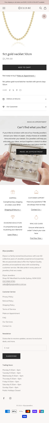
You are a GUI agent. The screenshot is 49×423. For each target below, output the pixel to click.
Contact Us (7, 326)
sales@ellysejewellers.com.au (14, 284)
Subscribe (11, 356)
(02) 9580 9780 (9, 281)
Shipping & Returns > (13, 210)
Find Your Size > (36, 238)
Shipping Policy (8, 305)
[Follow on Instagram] (10, 398)
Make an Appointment (31, 152)
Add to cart (24, 67)
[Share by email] (20, 90)
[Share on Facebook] (10, 90)
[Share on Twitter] (13, 90)
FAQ (4, 318)
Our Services (8, 322)
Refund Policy (8, 301)
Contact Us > (36, 210)
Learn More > (13, 235)
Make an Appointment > (26, 76)
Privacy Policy (8, 297)
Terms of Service (9, 309)
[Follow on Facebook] (4, 398)
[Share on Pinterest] (17, 90)
